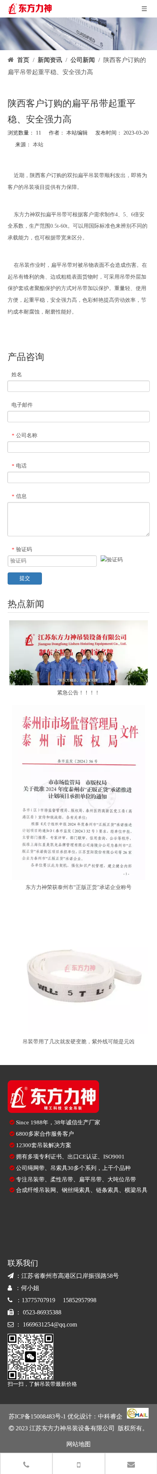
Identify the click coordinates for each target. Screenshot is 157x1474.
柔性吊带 (61, 1179)
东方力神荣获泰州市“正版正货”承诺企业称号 (78, 887)
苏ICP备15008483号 (35, 1416)
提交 (24, 578)
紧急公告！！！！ (78, 693)
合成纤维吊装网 (36, 1190)
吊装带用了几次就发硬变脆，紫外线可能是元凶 (78, 1041)
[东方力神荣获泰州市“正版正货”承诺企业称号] (78, 792)
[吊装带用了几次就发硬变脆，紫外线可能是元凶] (78, 966)
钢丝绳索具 (76, 1190)
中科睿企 (110, 1416)
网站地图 (78, 1444)
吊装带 (96, 175)
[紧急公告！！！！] (78, 652)
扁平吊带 (90, 1179)
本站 (38, 144)
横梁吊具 (136, 1190)
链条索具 (107, 1190)
